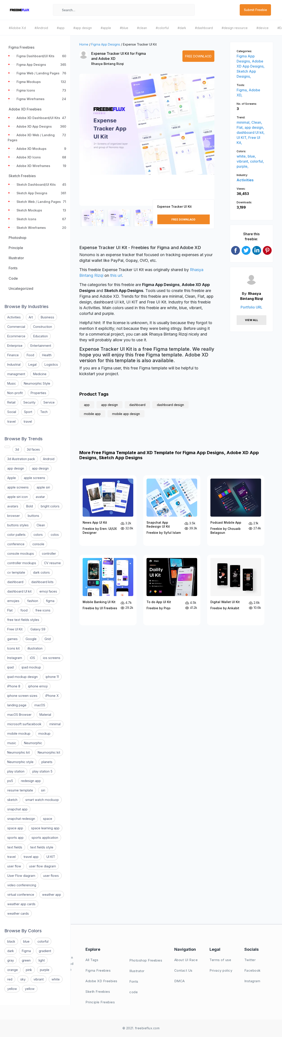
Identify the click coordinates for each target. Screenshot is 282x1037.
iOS (32, 658)
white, (242, 156)
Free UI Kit (14, 629)
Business (47, 317)
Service (49, 402)
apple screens (34, 478)
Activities (14, 317)
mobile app (92, 414)
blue (26, 941)
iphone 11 (52, 677)
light (42, 960)
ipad (10, 667)
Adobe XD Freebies (101, 981)
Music (11, 383)
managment (16, 374)
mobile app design (126, 414)
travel (11, 421)
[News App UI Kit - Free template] (108, 510)
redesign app (31, 781)
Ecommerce (16, 336)
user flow (14, 866)
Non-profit (15, 393)
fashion (32, 601)
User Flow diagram (21, 875)
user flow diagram (42, 866)
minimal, (244, 122)
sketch (12, 800)
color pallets (16, 534)
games (12, 639)
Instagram (14, 658)
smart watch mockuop (42, 800)
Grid (48, 639)
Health (47, 355)
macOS (39, 705)
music (11, 743)
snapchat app (17, 809)
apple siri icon (17, 497)
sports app (15, 837)
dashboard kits (42, 582)
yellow (12, 989)
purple (44, 970)
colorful (42, 941)
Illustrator (137, 971)
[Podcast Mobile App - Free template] (235, 510)
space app (15, 828)
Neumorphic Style (37, 383)
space (47, 818)
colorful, (257, 161)
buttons (33, 516)
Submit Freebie (255, 10)
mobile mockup (18, 733)
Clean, (256, 122)
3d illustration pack (21, 459)
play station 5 (42, 771)
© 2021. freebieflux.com (141, 1028)
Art (31, 317)
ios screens (51, 658)
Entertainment (40, 345)
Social (11, 412)
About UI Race (186, 960)
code (133, 992)
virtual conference (20, 894)
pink (29, 970)
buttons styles (18, 525)
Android (48, 459)
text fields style (41, 847)
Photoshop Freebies (145, 960)
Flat (10, 610)
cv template (16, 572)
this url (116, 275)
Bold (29, 506)
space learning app (45, 828)
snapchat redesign (21, 818)
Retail (11, 402)
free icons (42, 610)
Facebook (252, 970)
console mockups (20, 553)
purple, (243, 166)
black (11, 941)
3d (17, 449)
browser (13, 516)
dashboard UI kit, (251, 132)
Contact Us (183, 970)
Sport (28, 412)
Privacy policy (221, 970)
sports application (45, 837)
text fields (14, 847)
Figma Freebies (98, 970)
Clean (41, 525)
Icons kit (13, 648)
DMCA (179, 981)
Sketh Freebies (97, 991)
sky (23, 979)
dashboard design (170, 405)
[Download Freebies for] (7, 447)
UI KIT (50, 857)
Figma (26, 951)
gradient (45, 951)
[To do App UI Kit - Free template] (171, 590)
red (9, 979)
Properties (38, 393)
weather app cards (21, 904)
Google (31, 639)
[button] (87, 144)
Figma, (243, 90)
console (38, 544)
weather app (51, 894)
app (87, 405)
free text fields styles (23, 620)
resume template (20, 790)
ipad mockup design (22, 677)
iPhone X (52, 695)
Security (29, 402)
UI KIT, (242, 137)
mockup (44, 733)
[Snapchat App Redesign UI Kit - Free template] (171, 510)
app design (15, 468)
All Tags (91, 960)
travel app (31, 857)
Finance (13, 355)
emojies (13, 601)
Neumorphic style (20, 762)
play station (15, 771)
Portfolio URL (251, 307)
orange (12, 970)
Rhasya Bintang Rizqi (107, 64)
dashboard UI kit (19, 591)
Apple (11, 478)
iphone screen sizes (22, 695)
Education (40, 336)
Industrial (13, 364)
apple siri (43, 487)
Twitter (250, 960)
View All (251, 320)
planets (46, 762)
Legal (32, 364)
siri (43, 790)
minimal (55, 724)
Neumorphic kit (18, 752)
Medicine (39, 374)
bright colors (50, 506)
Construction (42, 327)
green (26, 960)
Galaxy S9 (37, 629)
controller (49, 553)
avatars (12, 506)
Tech (44, 412)
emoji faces (48, 591)
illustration (35, 648)
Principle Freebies (100, 1002)
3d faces (33, 449)
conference (15, 544)
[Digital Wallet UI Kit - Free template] (235, 590)
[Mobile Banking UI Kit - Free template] (108, 590)
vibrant (38, 979)
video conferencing (21, 885)
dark (10, 951)
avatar (40, 497)
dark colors (41, 572)
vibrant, (243, 161)
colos (55, 534)
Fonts (133, 981)
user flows (51, 875)
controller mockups (21, 563)
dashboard (15, 582)
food (24, 610)
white (56, 979)
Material (45, 714)
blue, (252, 156)
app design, (254, 127)
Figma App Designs (105, 44)
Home (83, 44)
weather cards (18, 913)
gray (10, 960)
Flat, (241, 127)
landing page (16, 705)
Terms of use (220, 960)
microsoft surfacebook (24, 724)
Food (30, 355)
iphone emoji (38, 686)
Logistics (51, 364)
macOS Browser (19, 714)
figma (50, 601)
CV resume (52, 563)
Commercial (16, 327)
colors (38, 534)
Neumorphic (33, 743)
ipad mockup (31, 667)
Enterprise (14, 345)
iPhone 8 (13, 686)
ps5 (10, 781)
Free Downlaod (198, 56)
